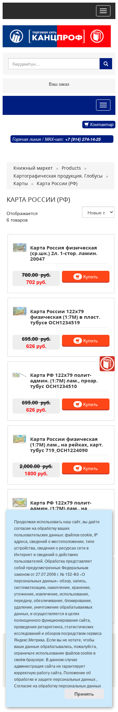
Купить (90, 276)
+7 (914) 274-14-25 (83, 139)
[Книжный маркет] (107, 363)
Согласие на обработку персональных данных (57, 685)
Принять (84, 693)
